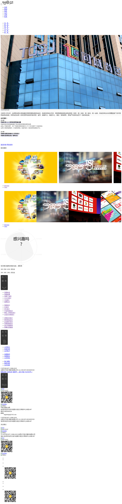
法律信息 (10, 372)
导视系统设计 (8, 323)
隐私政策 (3, 372)
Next (5, 187)
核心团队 (7, 361)
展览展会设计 (8, 320)
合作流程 (7, 365)
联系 (5, 17)
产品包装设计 (8, 311)
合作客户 (7, 351)
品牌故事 (7, 294)
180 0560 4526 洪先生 (8, 269)
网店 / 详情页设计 (9, 312)
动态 (5, 13)
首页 (5, 7)
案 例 (6, 25)
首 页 (6, 23)
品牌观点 (7, 356)
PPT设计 (7, 309)
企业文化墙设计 (9, 314)
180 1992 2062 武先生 (8, 272)
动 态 (6, 29)
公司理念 (7, 358)
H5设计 (6, 307)
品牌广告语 (7, 296)
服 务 (6, 27)
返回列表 (3, 144)
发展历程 (7, 349)
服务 (5, 11)
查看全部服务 (8, 327)
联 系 (6, 32)
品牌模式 (7, 354)
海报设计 (7, 305)
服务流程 (7, 363)
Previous (6, 185)
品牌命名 (7, 292)
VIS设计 (6, 300)
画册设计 (7, 302)
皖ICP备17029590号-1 (25, 372)
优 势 (6, 30)
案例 (5, 9)
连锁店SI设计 (8, 318)
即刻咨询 (10, 144)
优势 (5, 15)
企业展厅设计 (8, 321)
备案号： (16, 372)
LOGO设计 (7, 298)
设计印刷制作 (8, 325)
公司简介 (7, 347)
